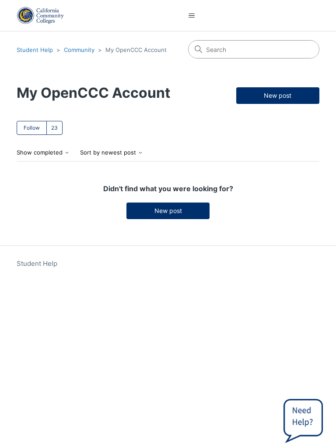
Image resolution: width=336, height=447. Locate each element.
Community (79, 49)
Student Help (35, 49)
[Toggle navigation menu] (191, 16)
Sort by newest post (109, 152)
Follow (32, 127)
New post (277, 95)
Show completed (40, 152)
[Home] (40, 15)
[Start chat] (303, 418)
